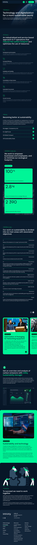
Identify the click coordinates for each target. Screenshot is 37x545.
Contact (4, 530)
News (4, 528)
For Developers (16, 530)
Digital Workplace (17, 532)
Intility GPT (16, 541)
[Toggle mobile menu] (24, 2)
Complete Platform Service (17, 525)
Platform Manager (28, 526)
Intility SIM (16, 533)
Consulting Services (17, 536)
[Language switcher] (26, 2)
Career (4, 526)
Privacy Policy (5, 534)
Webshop (26, 527)
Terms (4, 532)
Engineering (27, 529)
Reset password (28, 531)
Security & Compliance (18, 535)
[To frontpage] (5, 2)
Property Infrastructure (18, 539)
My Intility (26, 524)
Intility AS (16, 513)
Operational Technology (18, 538)
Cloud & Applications (18, 527)
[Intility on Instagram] (3, 518)
